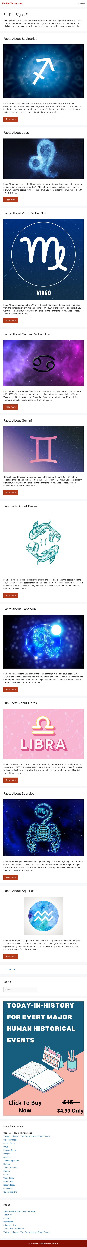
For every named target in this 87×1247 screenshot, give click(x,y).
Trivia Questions (10, 1167)
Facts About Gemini (17, 420)
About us (7, 1215)
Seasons (7, 1157)
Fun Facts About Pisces (20, 506)
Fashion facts (9, 1150)
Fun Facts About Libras (20, 703)
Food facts (8, 1181)
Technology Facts (11, 1161)
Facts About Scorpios (18, 793)
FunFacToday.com (12, 3)
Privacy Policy (9, 1225)
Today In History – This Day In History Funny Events (26, 1136)
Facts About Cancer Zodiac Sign (26, 334)
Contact (7, 1218)
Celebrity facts (10, 1140)
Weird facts (8, 1178)
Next (12, 969)
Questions (8, 1188)
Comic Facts (9, 1143)
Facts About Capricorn (19, 609)
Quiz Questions (10, 1192)
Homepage (8, 1222)
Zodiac (6, 1171)
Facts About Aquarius (18, 891)
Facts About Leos (16, 133)
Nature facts (9, 1185)
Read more (12, 120)
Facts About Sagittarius (20, 39)
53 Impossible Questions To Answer (19, 1211)
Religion (7, 1154)
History (6, 1164)
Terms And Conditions (13, 1229)
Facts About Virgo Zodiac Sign (25, 213)
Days (5, 1147)
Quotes (6, 1174)
